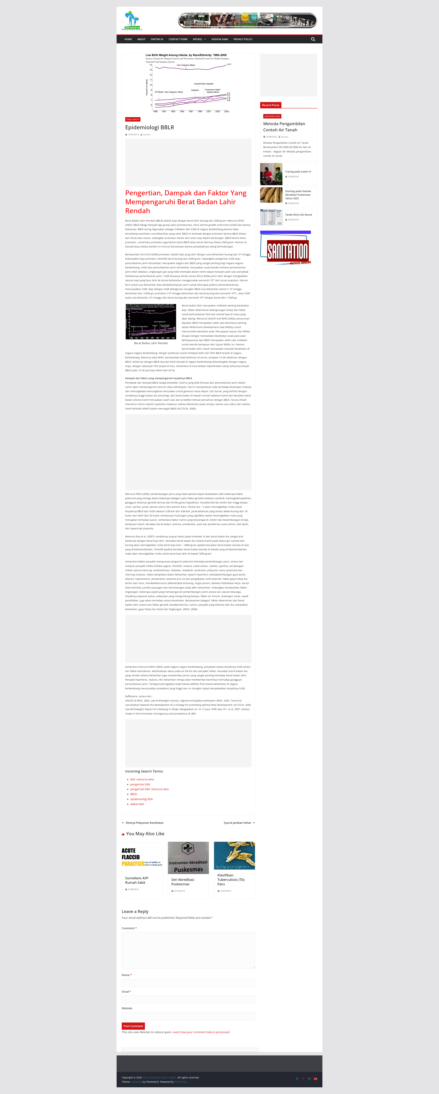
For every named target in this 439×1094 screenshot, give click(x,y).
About (141, 39)
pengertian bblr (140, 784)
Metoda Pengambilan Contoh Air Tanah (284, 127)
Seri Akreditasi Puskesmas (182, 881)
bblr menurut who (142, 779)
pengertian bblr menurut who (149, 789)
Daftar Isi (157, 39)
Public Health (133, 119)
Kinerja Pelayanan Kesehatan (145, 823)
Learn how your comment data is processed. (201, 1032)
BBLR (133, 794)
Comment (129, 928)
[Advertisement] (188, 163)
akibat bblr (137, 804)
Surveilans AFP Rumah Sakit (136, 880)
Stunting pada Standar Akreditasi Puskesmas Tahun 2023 (298, 194)
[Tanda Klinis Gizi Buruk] (271, 217)
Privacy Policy (243, 39)
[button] (204, 39)
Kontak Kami (220, 39)
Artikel (197, 39)
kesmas (146, 134)
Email (126, 992)
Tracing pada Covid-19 (298, 171)
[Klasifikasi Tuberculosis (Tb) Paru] (234, 844)
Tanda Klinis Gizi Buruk (298, 214)
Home (128, 39)
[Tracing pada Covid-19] (271, 174)
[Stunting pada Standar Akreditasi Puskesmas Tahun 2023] (271, 197)
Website (127, 1008)
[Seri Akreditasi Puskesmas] (188, 844)
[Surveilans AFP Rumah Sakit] (142, 844)
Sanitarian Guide (272, 116)
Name (127, 975)
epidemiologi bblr (141, 799)
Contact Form (178, 39)
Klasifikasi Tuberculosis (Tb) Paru (231, 879)
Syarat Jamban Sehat (237, 823)
